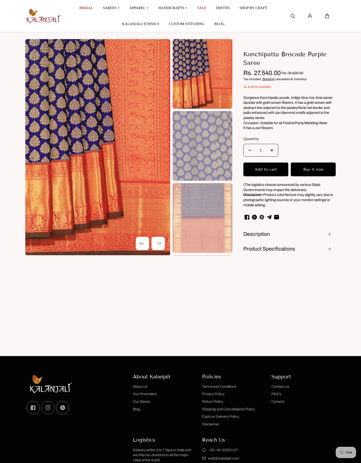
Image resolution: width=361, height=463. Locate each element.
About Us (140, 386)
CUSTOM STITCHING (187, 24)
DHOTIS (223, 8)
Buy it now (313, 169)
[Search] (293, 16)
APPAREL (137, 8)
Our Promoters (144, 394)
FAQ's (276, 394)
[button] (327, 16)
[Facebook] (33, 407)
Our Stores (141, 401)
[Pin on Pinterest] (261, 217)
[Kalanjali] (43, 15)
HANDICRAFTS (171, 8)
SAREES (109, 8)
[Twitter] (62, 407)
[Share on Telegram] (269, 217)
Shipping (268, 79)
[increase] (272, 150)
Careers (277, 401)
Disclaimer (210, 424)
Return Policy (212, 401)
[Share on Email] (276, 217)
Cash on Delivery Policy (220, 416)
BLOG (219, 24)
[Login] (310, 16)
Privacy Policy (213, 394)
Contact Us (280, 386)
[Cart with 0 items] (327, 16)
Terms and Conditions (219, 386)
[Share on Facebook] (247, 217)
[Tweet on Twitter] (254, 217)
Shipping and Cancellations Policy (228, 409)
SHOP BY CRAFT (253, 8)
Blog (136, 409)
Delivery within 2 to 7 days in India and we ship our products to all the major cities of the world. (162, 455)
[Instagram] (48, 407)
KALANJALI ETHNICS (140, 24)
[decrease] (250, 150)
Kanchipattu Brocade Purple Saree (284, 59)
